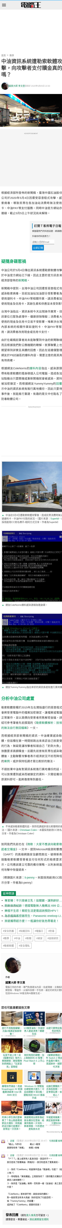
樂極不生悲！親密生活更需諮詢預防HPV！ (32, 910)
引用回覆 (53, 1141)
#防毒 (51, 931)
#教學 (6, 938)
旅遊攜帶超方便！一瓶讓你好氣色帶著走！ (32, 921)
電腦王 (31, 5)
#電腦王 (39, 931)
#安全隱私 (24, 945)
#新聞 (28, 938)
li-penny (30, 877)
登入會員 (31, 1215)
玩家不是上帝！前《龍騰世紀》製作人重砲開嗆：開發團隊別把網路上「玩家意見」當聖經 (12, 1061)
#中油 (17, 938)
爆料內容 (35, 368)
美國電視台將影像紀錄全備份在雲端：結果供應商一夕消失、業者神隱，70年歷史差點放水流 (34, 1123)
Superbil (54, 518)
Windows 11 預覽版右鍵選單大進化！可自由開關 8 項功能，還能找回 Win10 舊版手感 (34, 1092)
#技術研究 (53, 938)
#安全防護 (8, 931)
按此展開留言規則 (39, 1219)
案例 (7, 761)
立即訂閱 (38, 248)
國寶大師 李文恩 (17, 86)
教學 (12, 55)
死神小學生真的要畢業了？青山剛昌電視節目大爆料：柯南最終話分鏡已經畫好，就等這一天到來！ (12, 1123)
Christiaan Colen (28, 830)
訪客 (12, 1141)
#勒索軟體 (8, 945)
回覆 (59, 383)
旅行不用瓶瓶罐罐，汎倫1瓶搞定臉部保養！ (12, 1031)
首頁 (3, 55)
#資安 (39, 938)
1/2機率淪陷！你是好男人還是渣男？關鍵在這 (34, 1031)
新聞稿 (22, 280)
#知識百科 (24, 931)
